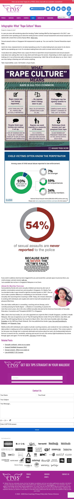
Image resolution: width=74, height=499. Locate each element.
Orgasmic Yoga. (16, 323)
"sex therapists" (51, 484)
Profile (28, 474)
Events (46, 477)
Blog (27, 477)
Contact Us (65, 474)
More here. (34, 38)
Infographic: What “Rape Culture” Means (21, 26)
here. (3, 43)
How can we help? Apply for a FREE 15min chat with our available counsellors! (37, 2)
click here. (33, 335)
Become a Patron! (38, 8)
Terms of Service (53, 494)
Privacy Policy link (41, 494)
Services (46, 474)
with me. (24, 280)
